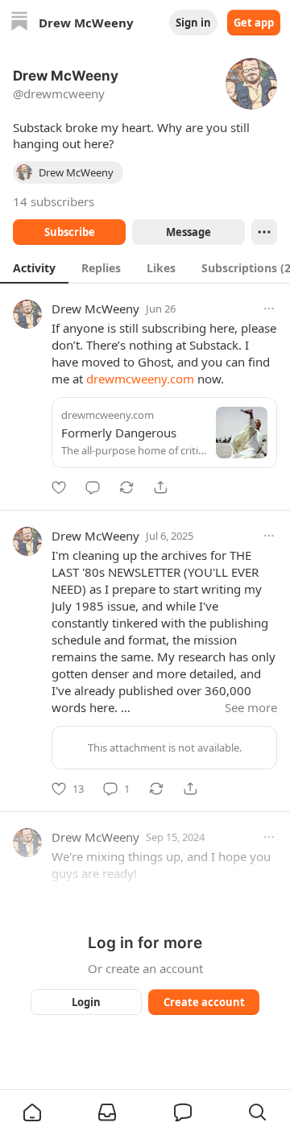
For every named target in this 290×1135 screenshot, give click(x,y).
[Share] (160, 487)
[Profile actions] (264, 232)
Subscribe (69, 232)
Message (188, 232)
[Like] (58, 487)
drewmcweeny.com (140, 379)
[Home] (19, 23)
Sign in (193, 22)
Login (86, 1002)
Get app (254, 22)
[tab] (34, 267)
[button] (32, 1112)
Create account (204, 1002)
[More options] (269, 308)
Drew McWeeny (95, 308)
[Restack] (126, 487)
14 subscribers (53, 201)
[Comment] (92, 487)
